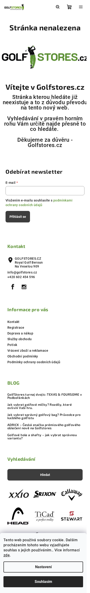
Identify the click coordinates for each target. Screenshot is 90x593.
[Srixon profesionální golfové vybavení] (45, 494)
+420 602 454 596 (21, 277)
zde (6, 555)
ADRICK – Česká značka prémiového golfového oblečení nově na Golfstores (44, 426)
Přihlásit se (17, 217)
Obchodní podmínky (22, 356)
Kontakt (13, 322)
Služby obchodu (19, 339)
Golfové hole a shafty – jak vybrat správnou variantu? (42, 436)
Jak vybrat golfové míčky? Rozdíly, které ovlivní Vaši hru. (39, 406)
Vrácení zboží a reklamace (27, 350)
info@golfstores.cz (22, 272)
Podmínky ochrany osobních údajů (33, 362)
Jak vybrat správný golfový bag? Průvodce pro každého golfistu (44, 416)
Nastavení (43, 567)
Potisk (12, 345)
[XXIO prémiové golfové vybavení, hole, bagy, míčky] (18, 494)
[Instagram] (24, 287)
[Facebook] (12, 287)
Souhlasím (43, 581)
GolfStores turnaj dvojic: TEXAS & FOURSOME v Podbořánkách (44, 396)
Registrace (15, 327)
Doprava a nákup (20, 333)
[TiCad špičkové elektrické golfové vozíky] (45, 516)
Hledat (45, 475)
